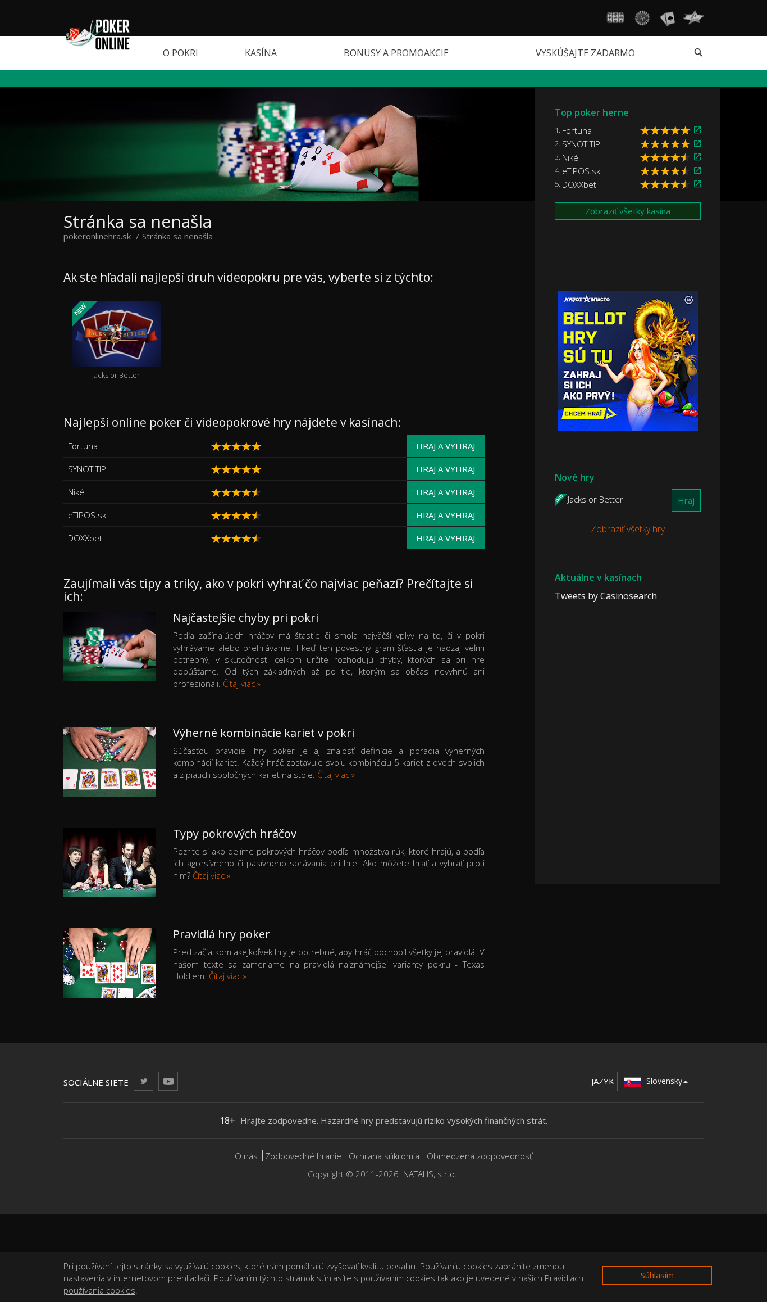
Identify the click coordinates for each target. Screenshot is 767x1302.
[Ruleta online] (641, 18)
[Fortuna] (299, 446)
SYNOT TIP (87, 468)
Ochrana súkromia (384, 1155)
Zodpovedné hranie (303, 1155)
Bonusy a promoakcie (396, 53)
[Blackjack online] (667, 18)
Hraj (686, 500)
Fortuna (83, 445)
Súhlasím (657, 1275)
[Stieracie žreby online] (693, 18)
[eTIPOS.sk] (299, 515)
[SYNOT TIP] (299, 469)
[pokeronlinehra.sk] (96, 33)
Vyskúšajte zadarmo (585, 53)
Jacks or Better (106, 341)
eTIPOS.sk (87, 515)
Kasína (261, 53)
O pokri (180, 53)
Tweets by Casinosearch (606, 596)
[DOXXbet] (299, 538)
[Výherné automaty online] (615, 18)
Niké (76, 492)
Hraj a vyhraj (445, 445)
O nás (246, 1155)
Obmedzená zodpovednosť (479, 1155)
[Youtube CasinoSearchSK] (168, 1081)
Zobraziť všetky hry (628, 529)
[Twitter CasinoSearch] (143, 1081)
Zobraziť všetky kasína (627, 210)
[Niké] (299, 492)
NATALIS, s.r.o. (430, 1173)
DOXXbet (85, 538)
